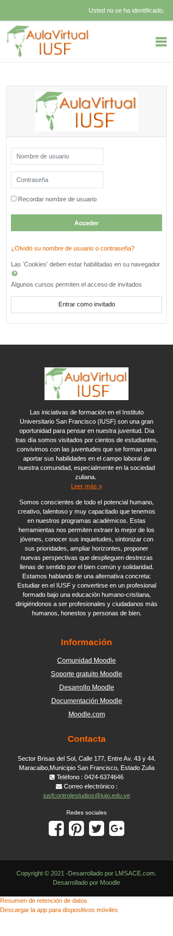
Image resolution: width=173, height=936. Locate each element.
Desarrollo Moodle (86, 687)
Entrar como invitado (86, 304)
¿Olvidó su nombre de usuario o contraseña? (72, 248)
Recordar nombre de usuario (57, 199)
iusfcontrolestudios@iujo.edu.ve (86, 795)
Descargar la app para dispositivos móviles (59, 910)
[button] (16, 273)
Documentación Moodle (86, 700)
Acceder (86, 223)
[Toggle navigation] (161, 41)
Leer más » (86, 486)
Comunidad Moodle (86, 660)
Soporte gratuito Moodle (86, 674)
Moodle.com (86, 714)
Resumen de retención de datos (43, 900)
